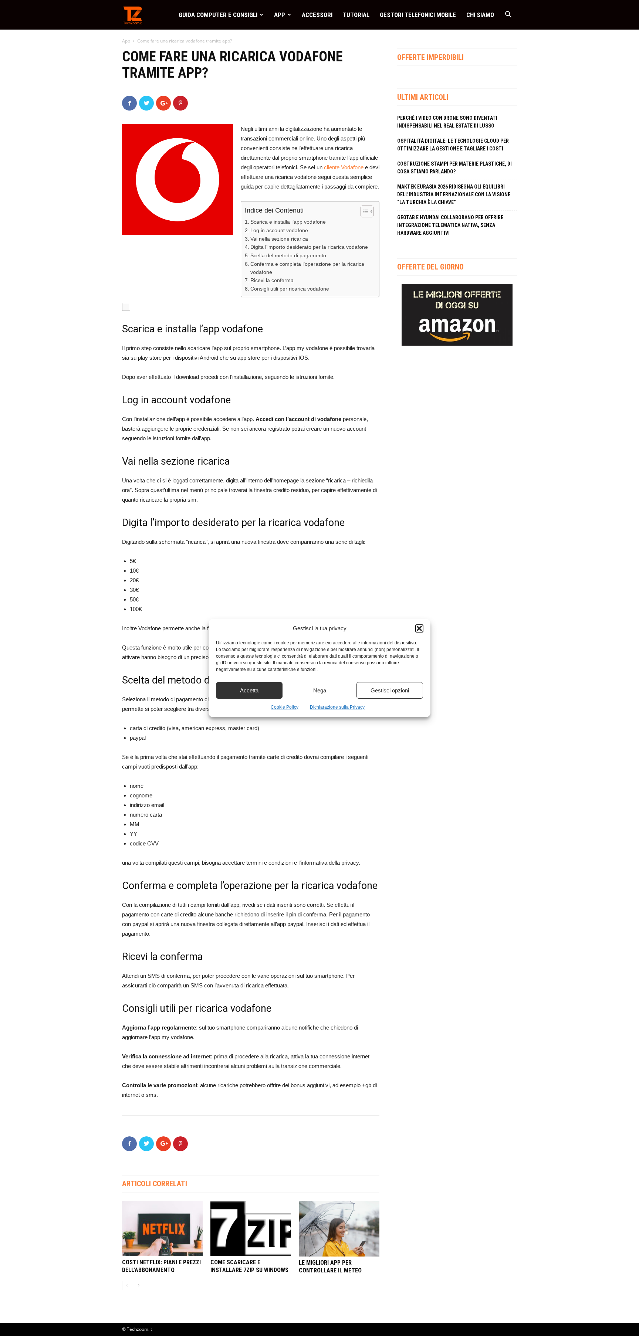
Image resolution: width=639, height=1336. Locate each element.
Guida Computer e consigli (218, 14)
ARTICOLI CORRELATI (154, 1183)
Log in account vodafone (279, 230)
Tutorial (356, 14)
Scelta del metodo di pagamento (288, 255)
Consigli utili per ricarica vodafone (289, 289)
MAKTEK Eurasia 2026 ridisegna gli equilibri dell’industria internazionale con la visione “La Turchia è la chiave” (453, 194)
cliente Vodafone (344, 167)
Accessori (317, 14)
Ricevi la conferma (272, 280)
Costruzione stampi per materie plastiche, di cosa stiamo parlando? (454, 167)
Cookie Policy (284, 707)
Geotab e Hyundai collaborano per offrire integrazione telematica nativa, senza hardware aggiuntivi (450, 225)
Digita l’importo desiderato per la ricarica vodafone (309, 247)
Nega (319, 690)
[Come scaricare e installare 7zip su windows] (250, 1228)
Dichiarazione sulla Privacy (337, 707)
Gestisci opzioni (390, 690)
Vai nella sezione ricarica (279, 239)
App (279, 14)
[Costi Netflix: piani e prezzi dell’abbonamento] (162, 1228)
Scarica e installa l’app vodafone (288, 222)
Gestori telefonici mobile (418, 14)
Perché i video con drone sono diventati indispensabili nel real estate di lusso (447, 122)
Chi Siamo (480, 14)
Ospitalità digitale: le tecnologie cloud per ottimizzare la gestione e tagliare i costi (453, 145)
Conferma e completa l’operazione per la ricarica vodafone (307, 268)
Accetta (249, 690)
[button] (419, 628)
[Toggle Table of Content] (363, 211)
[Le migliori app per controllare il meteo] (339, 1229)
